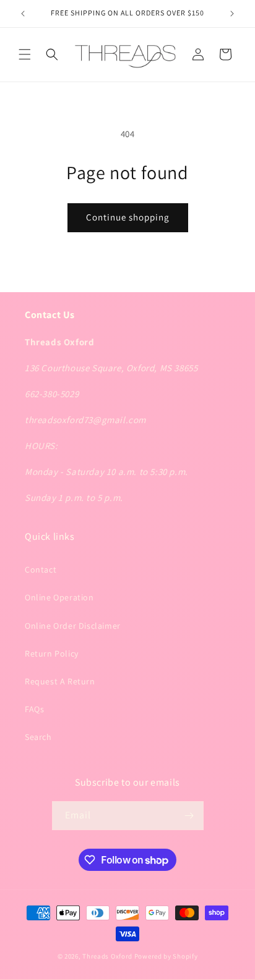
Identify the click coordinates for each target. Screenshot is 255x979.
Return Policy (52, 653)
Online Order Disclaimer (73, 625)
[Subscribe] (189, 815)
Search (38, 736)
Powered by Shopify (166, 956)
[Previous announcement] (23, 13)
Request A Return (60, 681)
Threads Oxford (107, 956)
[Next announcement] (232, 13)
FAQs (34, 709)
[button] (24, 54)
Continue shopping (128, 217)
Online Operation (59, 597)
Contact (40, 569)
